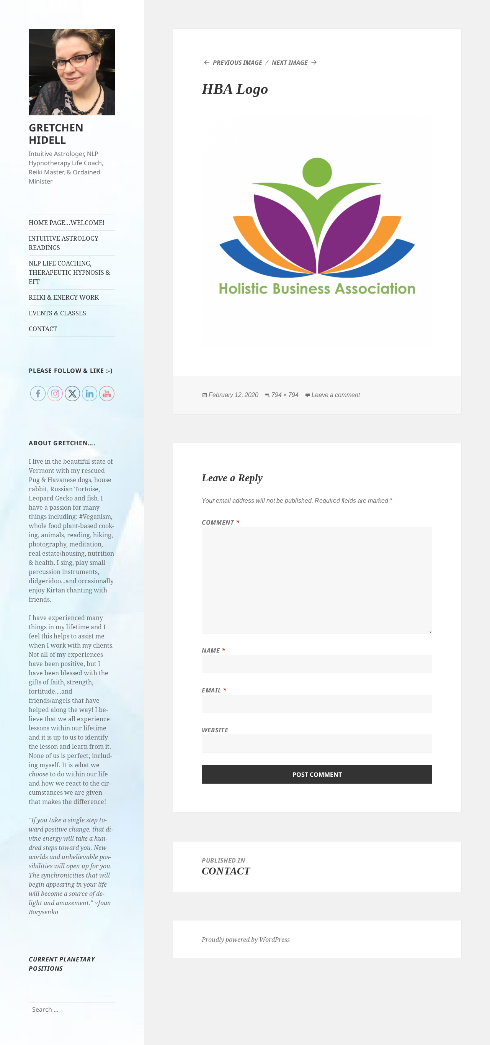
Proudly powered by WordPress (246, 939)
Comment (221, 522)
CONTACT (43, 329)
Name (213, 650)
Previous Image (237, 62)
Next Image (290, 62)
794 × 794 (285, 395)
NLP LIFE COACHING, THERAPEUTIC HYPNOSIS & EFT (69, 272)
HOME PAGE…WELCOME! (67, 222)
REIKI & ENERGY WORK (64, 297)
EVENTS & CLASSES (57, 313)
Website (215, 730)
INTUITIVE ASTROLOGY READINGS (63, 243)
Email (214, 690)
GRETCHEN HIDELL (56, 133)
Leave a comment (336, 395)
